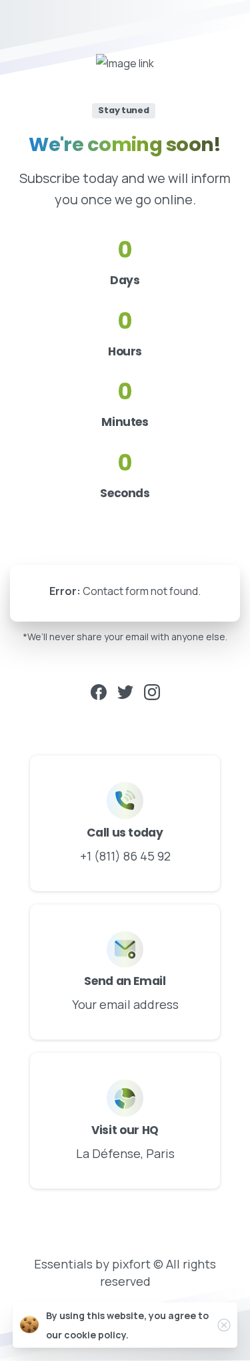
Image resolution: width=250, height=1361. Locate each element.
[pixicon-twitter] (125, 691)
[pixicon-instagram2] (152, 691)
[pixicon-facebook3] (98, 691)
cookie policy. (96, 1334)
